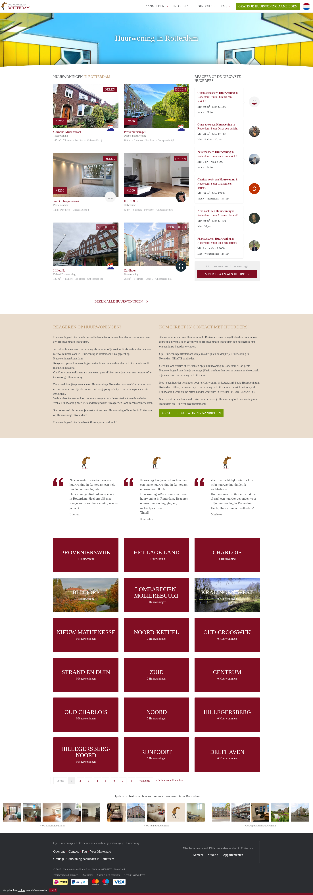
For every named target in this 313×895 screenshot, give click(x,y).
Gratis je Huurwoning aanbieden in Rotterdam (83, 859)
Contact (73, 851)
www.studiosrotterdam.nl (156, 825)
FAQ (224, 6)
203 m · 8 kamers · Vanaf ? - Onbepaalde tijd (148, 278)
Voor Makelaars (100, 851)
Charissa (254, 188)
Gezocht (205, 6)
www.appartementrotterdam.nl (260, 825)
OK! (53, 890)
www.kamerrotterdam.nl (52, 825)
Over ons (59, 851)
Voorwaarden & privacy (65, 875)
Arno (254, 218)
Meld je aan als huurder (227, 274)
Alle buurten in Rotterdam (169, 780)
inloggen (181, 6)
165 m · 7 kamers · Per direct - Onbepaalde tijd (78, 140)
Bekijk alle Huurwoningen (119, 301)
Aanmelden (154, 6)
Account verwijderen (134, 875)
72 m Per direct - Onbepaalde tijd (71, 209)
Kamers (198, 855)
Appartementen (233, 855)
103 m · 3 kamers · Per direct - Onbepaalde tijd (149, 140)
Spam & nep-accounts (108, 875)
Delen (110, 89)
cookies (21, 890)
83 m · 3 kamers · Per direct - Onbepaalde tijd (148, 209)
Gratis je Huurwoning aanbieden (267, 6)
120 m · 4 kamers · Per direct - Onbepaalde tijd (78, 278)
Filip (254, 245)
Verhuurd (106, 227)
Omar (254, 131)
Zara (254, 159)
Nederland (119, 869)
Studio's (213, 855)
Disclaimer (88, 875)
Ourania (254, 101)
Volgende (144, 780)
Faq (84, 851)
